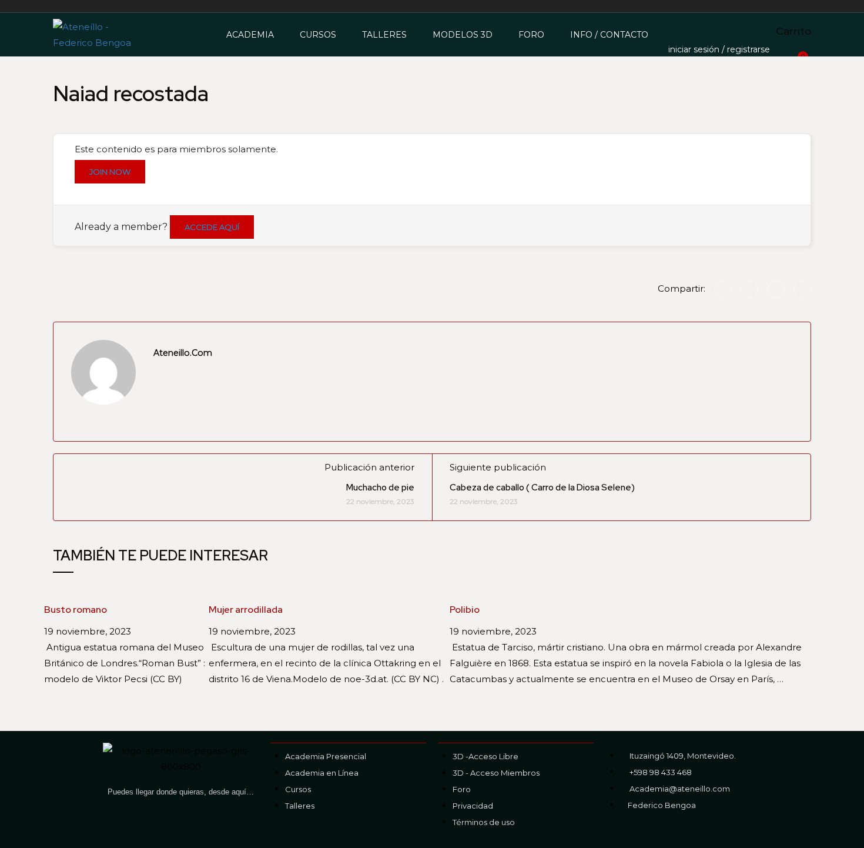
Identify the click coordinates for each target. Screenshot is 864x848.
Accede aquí (212, 227)
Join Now (109, 171)
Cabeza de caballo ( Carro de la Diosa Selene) (542, 487)
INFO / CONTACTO (609, 34)
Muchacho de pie (380, 487)
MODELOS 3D (463, 34)
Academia (250, 34)
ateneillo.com (182, 353)
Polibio (465, 609)
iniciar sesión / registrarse (719, 49)
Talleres (384, 34)
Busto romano (75, 609)
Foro (531, 34)
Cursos (318, 34)
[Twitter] (749, 289)
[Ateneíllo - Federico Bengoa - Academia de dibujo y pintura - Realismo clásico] (97, 35)
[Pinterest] (776, 289)
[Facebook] (723, 289)
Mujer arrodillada (246, 609)
